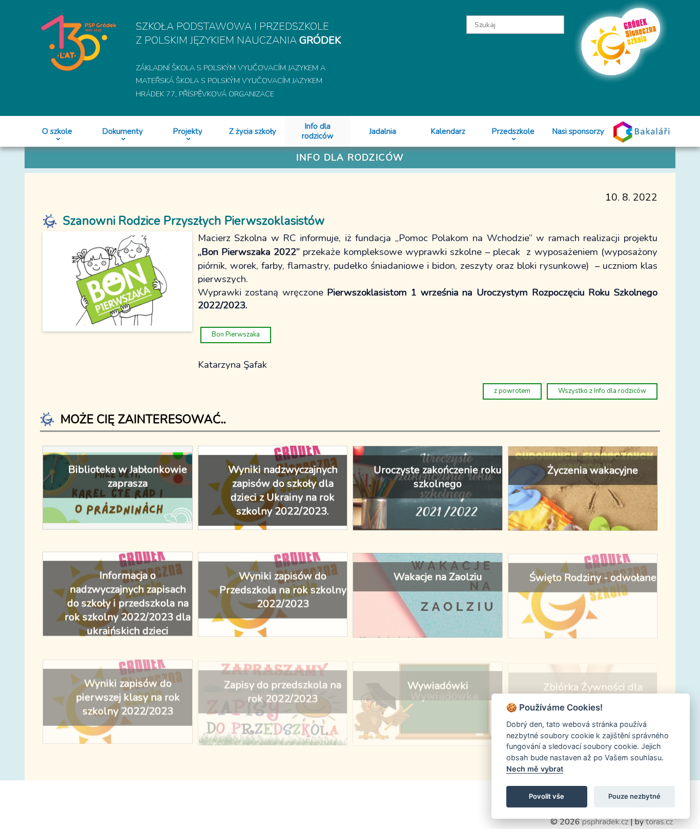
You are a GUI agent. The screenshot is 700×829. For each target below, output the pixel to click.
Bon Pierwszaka (236, 334)
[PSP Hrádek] (78, 42)
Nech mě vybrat (534, 768)
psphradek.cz (605, 821)
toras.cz (659, 821)
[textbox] (515, 24)
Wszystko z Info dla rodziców (602, 391)
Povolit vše (546, 796)
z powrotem (512, 391)
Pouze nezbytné (634, 796)
